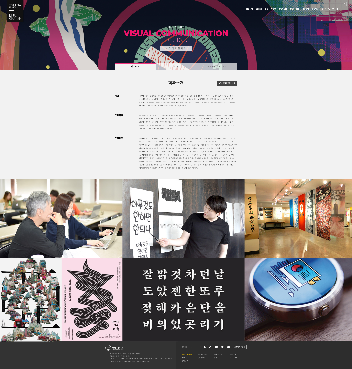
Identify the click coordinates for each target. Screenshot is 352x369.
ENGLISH (342, 4)
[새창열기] (200, 347)
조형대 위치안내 (239, 347)
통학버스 (184, 358)
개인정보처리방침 (187, 355)
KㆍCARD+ (234, 358)
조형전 (273, 9)
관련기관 (184, 347)
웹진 (215, 358)
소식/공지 (315, 9)
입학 (266, 9)
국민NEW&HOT (328, 9)
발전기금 (233, 355)
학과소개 (258, 9)
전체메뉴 (343, 9)
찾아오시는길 (218, 355)
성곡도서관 (185, 361)
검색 (338, 9)
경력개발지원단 (202, 355)
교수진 (176, 66)
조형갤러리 (283, 9)
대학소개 (249, 9)
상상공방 (305, 9)
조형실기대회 (294, 9)
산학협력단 (201, 358)
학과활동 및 (217, 66)
